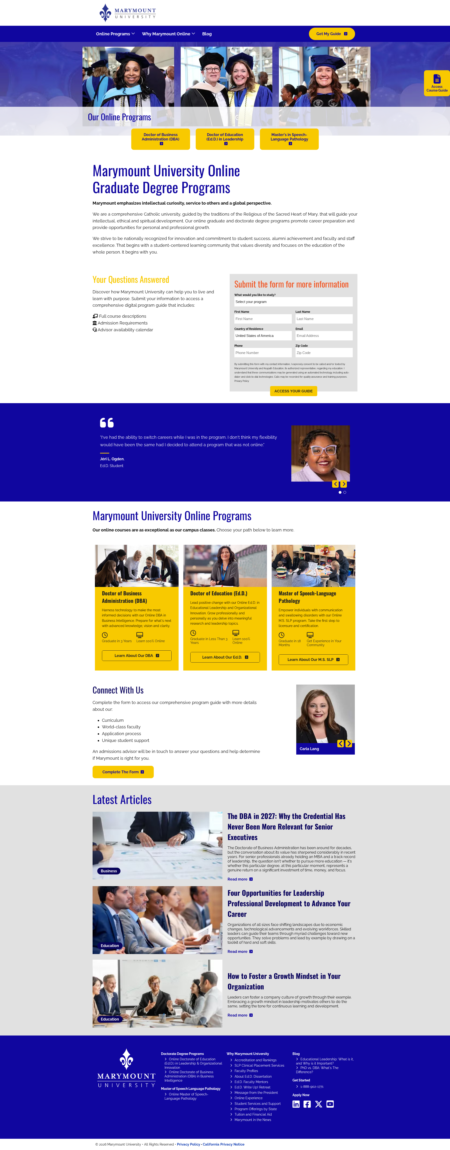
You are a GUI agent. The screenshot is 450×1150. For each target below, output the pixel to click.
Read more (238, 879)
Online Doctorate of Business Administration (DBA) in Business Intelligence (189, 1076)
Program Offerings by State (256, 1109)
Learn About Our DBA (134, 655)
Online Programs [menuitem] (113, 33)
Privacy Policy (241, 381)
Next (343, 484)
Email (299, 329)
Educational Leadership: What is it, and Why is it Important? (325, 1061)
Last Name (303, 311)
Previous (335, 484)
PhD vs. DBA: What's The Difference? (317, 1070)
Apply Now (301, 1095)
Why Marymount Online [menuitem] (166, 33)
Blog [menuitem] (207, 33)
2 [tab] (345, 493)
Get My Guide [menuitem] (329, 34)
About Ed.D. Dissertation (253, 1076)
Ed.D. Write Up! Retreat (252, 1087)
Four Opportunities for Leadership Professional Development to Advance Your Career (289, 903)
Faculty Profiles (246, 1071)
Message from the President (256, 1093)
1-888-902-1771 (311, 1086)
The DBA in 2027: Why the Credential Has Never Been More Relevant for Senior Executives (286, 826)
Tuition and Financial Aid (253, 1114)
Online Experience (248, 1098)
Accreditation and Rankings (256, 1060)
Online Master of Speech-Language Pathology (186, 1096)
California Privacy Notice (223, 1144)
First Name (241, 311)
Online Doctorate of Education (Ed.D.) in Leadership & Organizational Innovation (193, 1063)
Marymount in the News (253, 1120)
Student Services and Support (258, 1104)
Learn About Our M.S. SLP (311, 659)
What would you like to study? (255, 295)
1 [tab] (341, 493)
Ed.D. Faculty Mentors (251, 1082)
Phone (238, 345)
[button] (161, 139)
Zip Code (302, 345)
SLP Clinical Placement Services (259, 1065)
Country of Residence (248, 329)
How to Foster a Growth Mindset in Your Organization (284, 981)
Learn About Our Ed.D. (222, 657)
